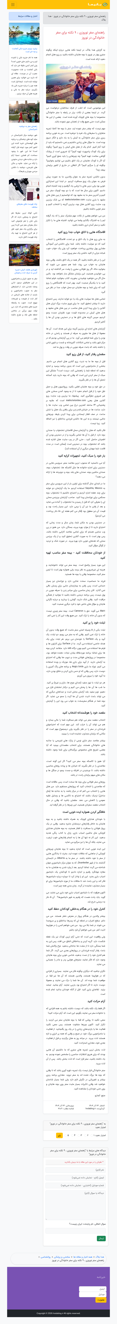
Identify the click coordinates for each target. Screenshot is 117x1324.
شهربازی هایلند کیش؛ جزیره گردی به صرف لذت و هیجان (26, 271)
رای (59, 1135)
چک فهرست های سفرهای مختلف (27, 206)
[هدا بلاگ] (97, 4)
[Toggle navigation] (13, 4)
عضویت (101, 1300)
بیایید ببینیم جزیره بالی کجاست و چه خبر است (24, 50)
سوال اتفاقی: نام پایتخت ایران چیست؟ (87, 1224)
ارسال (101, 1238)
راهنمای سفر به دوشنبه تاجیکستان (28, 128)
